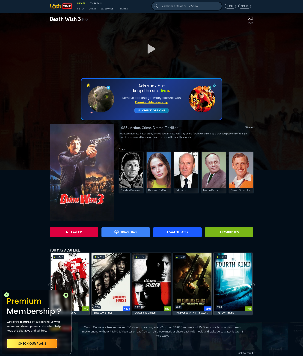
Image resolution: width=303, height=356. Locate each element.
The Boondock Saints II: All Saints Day (192, 313)
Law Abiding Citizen (145, 313)
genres (124, 8)
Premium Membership (151, 102)
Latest (92, 8)
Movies (81, 3)
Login (230, 6)
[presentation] (47, 285)
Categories (107, 8)
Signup (244, 6)
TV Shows (96, 3)
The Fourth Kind (225, 313)
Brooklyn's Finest (104, 313)
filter (80, 8)
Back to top (244, 353)
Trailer (76, 232)
